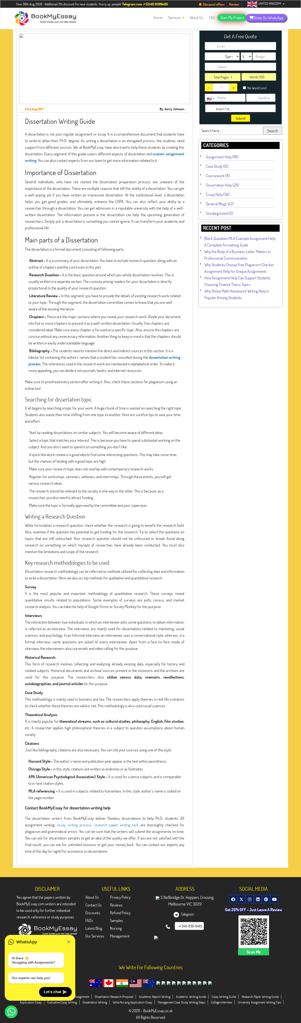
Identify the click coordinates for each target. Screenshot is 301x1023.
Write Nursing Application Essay (132, 1002)
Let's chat (52, 992)
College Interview (221, 1002)
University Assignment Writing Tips (259, 1002)
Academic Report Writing (154, 996)
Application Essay (31, 1002)
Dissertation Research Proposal (114, 996)
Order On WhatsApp (268, 17)
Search (272, 130)
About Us (92, 897)
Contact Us (93, 905)
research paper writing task (116, 825)
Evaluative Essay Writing (62, 1002)
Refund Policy (120, 912)
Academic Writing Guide (191, 996)
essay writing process (74, 825)
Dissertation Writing (95, 1002)
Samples (116, 920)
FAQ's (89, 920)
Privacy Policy (120, 897)
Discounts (92, 912)
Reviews (116, 905)
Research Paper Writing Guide (260, 996)
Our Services (94, 936)
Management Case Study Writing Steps (181, 1002)
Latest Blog (93, 928)
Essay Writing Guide (224, 996)
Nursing (116, 928)
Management (120, 936)
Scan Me (254, 952)
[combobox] (210, 99)
